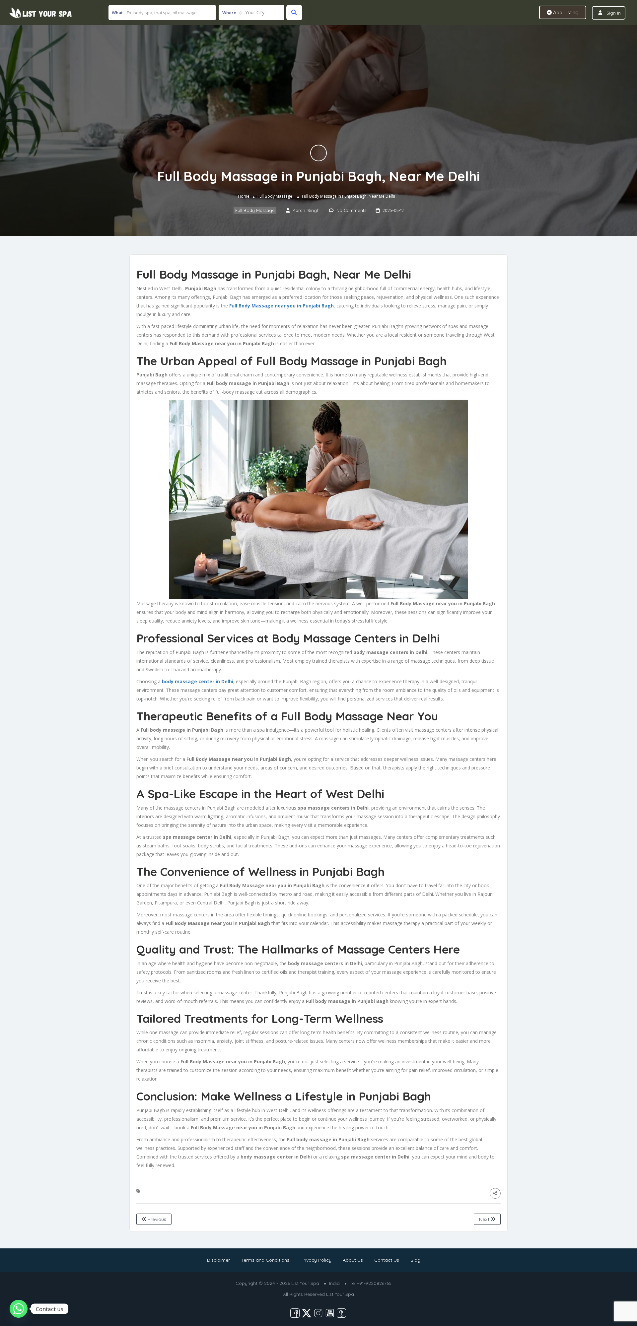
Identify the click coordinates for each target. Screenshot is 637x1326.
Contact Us (386, 1260)
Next (485, 1219)
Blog (415, 1260)
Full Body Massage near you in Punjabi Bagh (281, 305)
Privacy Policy (316, 1260)
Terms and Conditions (265, 1260)
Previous (156, 1219)
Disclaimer (218, 1260)
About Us (353, 1260)
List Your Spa (340, 1294)
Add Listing (565, 12)
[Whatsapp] (19, 1309)
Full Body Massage (274, 196)
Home (243, 196)
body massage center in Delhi (197, 681)
